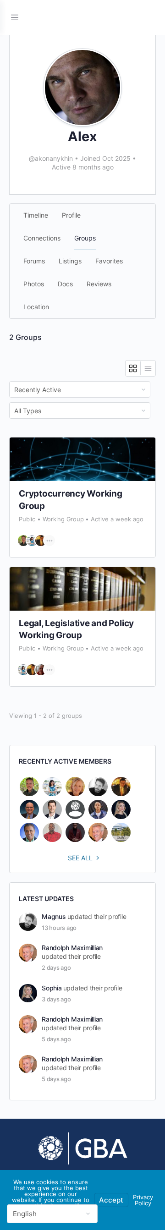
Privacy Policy (143, 1200)
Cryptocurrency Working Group (70, 499)
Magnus (54, 916)
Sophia (52, 988)
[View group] (82, 459)
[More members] (49, 540)
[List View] (148, 368)
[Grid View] (133, 368)
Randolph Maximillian (72, 947)
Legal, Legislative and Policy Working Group (76, 629)
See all (80, 858)
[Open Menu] (14, 17)
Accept (111, 1200)
